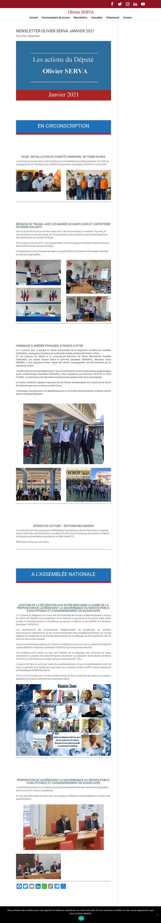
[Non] (157, 914)
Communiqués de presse (56, 18)
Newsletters (80, 18)
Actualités (97, 18)
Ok (81, 918)
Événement (112, 18)
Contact (127, 18)
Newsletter (34, 36)
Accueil (33, 18)
